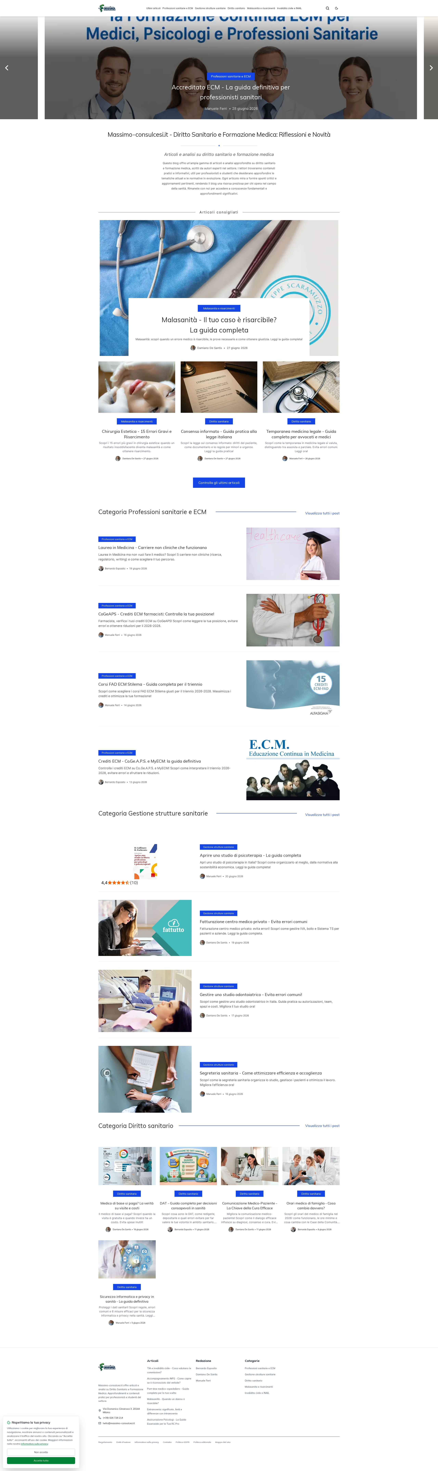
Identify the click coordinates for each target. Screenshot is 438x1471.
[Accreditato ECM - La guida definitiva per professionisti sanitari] (219, 67)
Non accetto (41, 1452)
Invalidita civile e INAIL (289, 8)
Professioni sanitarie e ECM (178, 8)
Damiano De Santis (206, 1374)
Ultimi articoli (153, 8)
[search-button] (327, 8)
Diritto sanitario (236, 8)
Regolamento (105, 1442)
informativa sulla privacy (34, 1443)
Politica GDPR (182, 1442)
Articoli (152, 1361)
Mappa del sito (222, 1442)
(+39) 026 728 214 (113, 1417)
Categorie (252, 1361)
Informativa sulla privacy (147, 1442)
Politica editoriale (202, 1442)
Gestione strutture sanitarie (210, 8)
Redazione (203, 1361)
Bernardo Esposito (206, 1368)
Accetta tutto (41, 1460)
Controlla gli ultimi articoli (219, 482)
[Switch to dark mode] (336, 8)
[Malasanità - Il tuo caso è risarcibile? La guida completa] (219, 288)
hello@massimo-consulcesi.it (119, 1423)
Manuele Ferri (203, 1380)
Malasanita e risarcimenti (261, 8)
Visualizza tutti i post (322, 513)
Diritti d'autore (123, 1442)
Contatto (167, 1442)
